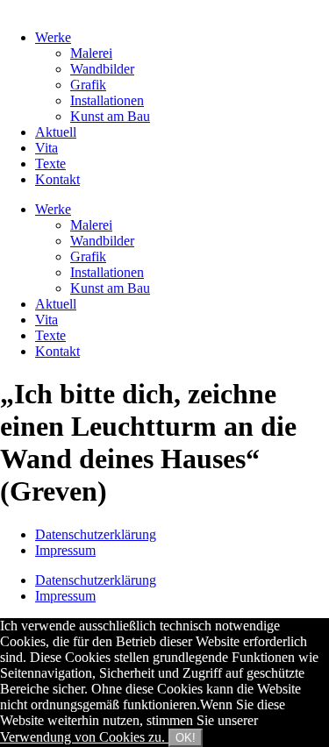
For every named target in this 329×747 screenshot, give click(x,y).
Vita (46, 147)
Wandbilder (102, 68)
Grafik (88, 84)
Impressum (65, 550)
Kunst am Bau (110, 116)
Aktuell (55, 132)
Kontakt (57, 179)
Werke (53, 37)
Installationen (107, 100)
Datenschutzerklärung (95, 534)
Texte (50, 163)
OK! (185, 737)
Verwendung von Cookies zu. (98, 736)
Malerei (91, 53)
